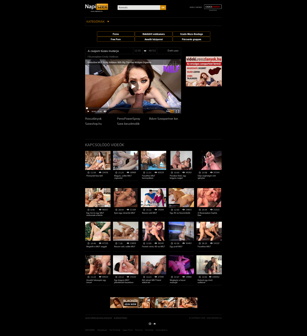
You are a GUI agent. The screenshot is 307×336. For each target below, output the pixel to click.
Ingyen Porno (128, 330)
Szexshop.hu (93, 123)
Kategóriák (95, 21)
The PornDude (114, 330)
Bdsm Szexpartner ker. (163, 118)
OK (163, 8)
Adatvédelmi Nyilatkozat (98, 318)
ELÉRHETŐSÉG (120, 318)
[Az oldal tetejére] (223, 328)
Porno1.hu (139, 330)
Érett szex (173, 51)
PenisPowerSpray (128, 118)
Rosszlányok (93, 118)
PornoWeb (149, 330)
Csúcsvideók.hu (162, 330)
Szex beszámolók (128, 123)
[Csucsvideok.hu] (213, 7)
